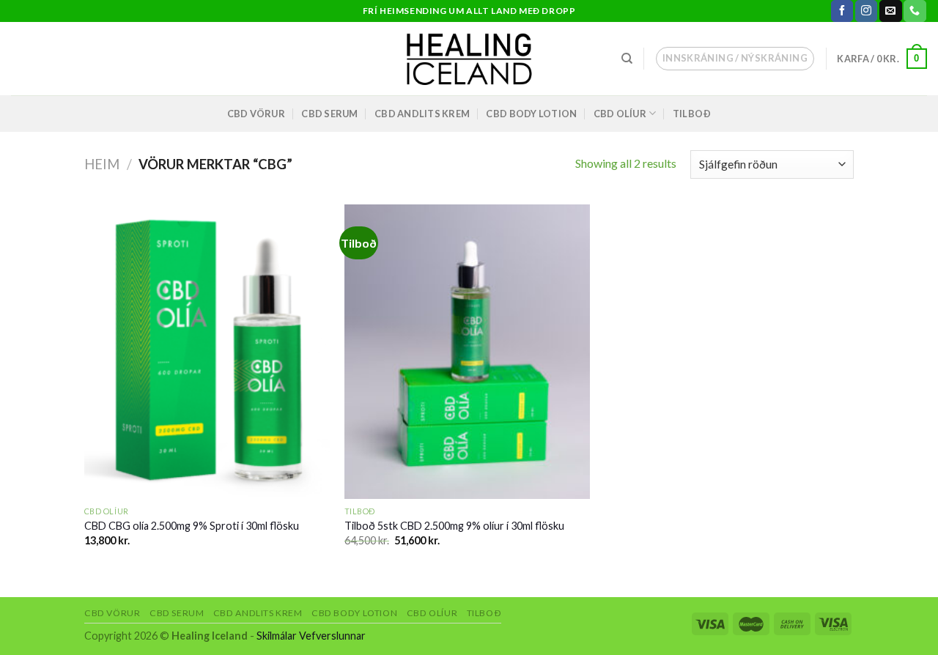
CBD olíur (620, 113)
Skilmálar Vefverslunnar (311, 635)
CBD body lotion (531, 113)
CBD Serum (329, 113)
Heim (101, 164)
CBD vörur (256, 113)
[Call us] (915, 11)
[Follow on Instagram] (866, 11)
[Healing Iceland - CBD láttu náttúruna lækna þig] (469, 58)
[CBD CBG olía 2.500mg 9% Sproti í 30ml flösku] (207, 351)
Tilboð (692, 113)
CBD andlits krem (422, 113)
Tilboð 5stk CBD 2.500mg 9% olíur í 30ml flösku (454, 525)
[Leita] (626, 59)
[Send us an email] (890, 11)
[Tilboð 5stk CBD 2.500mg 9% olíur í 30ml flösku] (467, 351)
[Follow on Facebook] (842, 11)
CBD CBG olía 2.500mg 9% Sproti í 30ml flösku (191, 525)
